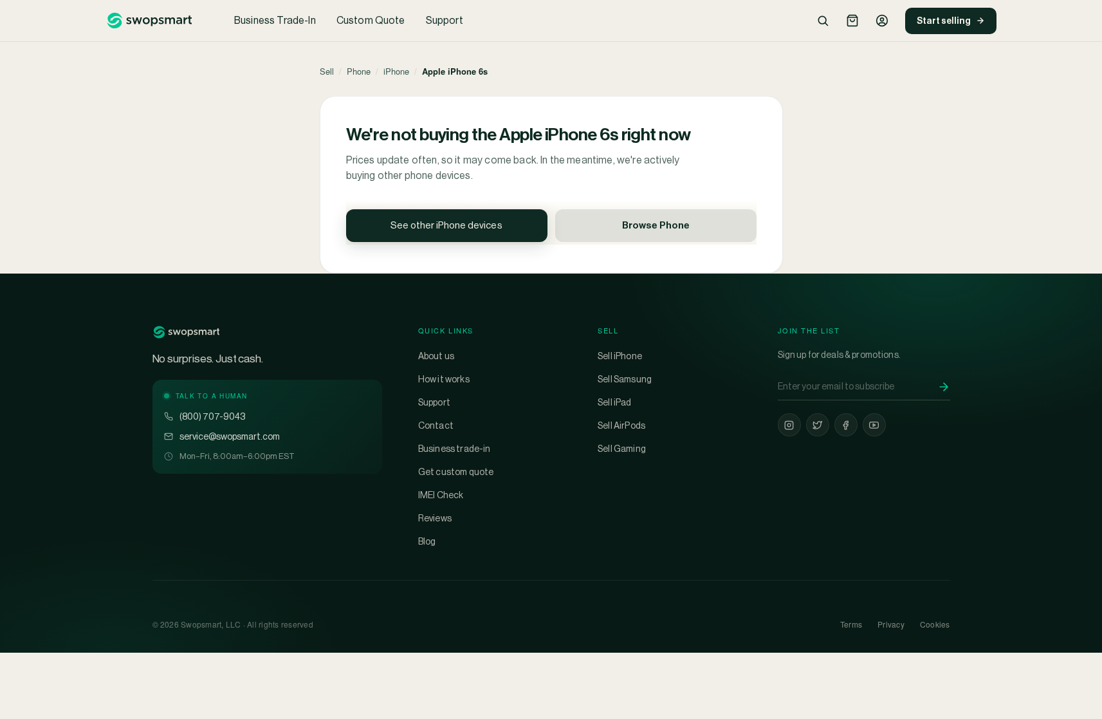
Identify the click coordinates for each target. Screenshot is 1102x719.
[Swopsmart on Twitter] (817, 424)
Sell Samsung (625, 379)
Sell (327, 71)
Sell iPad (614, 402)
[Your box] (852, 20)
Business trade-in (454, 449)
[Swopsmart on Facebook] (846, 424)
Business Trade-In (275, 20)
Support (444, 20)
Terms (851, 624)
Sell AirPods (621, 425)
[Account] (882, 20)
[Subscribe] (943, 386)
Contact (436, 425)
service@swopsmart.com (229, 436)
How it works (444, 379)
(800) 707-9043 (212, 416)
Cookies (935, 624)
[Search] (822, 20)
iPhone (396, 71)
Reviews (435, 518)
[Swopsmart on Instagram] (789, 424)
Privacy (891, 624)
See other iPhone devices (446, 224)
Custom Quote (370, 20)
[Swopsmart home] (149, 21)
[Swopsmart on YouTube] (874, 424)
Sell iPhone (620, 356)
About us (436, 356)
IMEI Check (441, 495)
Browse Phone (656, 224)
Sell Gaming (622, 449)
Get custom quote (456, 472)
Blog (427, 541)
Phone (359, 71)
